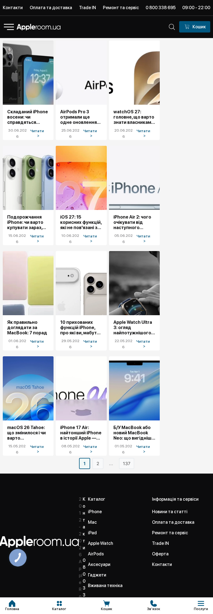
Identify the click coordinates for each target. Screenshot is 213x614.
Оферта (160, 554)
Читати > (38, 133)
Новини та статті (169, 511)
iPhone (95, 511)
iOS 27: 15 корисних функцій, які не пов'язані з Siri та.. (81, 222)
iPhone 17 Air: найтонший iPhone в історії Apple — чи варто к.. (81, 433)
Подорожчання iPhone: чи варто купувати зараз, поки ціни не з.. (25, 222)
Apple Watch (100, 543)
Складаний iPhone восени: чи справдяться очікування (27, 117)
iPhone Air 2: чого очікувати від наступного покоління (132, 222)
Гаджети (97, 575)
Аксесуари (99, 564)
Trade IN (87, 7)
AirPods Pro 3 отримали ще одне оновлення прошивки (78, 117)
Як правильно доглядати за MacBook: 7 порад (27, 327)
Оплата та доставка (51, 7)
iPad (92, 532)
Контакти (13, 7)
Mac (92, 522)
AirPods (96, 554)
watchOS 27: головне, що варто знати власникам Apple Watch (133, 117)
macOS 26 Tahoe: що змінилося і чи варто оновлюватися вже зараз (28, 433)
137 (126, 463)
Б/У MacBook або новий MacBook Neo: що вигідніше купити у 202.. (133, 433)
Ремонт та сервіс (121, 7)
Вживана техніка (105, 585)
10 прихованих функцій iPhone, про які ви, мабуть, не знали (80, 327)
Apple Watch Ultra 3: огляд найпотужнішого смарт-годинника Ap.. (133, 327)
